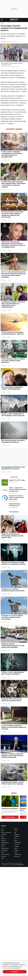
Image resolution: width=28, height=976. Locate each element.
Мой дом (3, 840)
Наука (15, 840)
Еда (15, 832)
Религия (16, 850)
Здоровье (16, 834)
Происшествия (4, 848)
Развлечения (4, 850)
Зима (2, 23)
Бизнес (16, 828)
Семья (2, 852)
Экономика (17, 856)
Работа (16, 848)
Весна (2, 830)
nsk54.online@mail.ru (19, 864)
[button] (14, 482)
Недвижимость (5, 842)
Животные (3, 834)
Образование (17, 842)
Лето (15, 838)
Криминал (16, 836)
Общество (3, 844)
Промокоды (14, 477)
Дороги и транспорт (6, 832)
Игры (14, 793)
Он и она (16, 844)
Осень (2, 846)
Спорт (15, 852)
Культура (3, 838)
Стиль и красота (5, 854)
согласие (5, 968)
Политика (16, 846)
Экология (3, 856)
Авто (2, 828)
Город (15, 830)
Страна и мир (17, 854)
